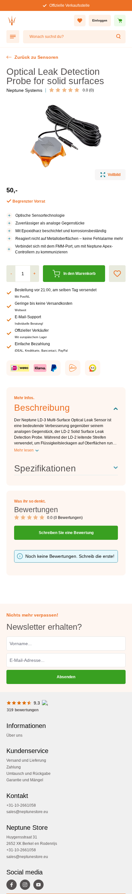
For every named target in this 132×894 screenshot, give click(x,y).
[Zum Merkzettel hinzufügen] (117, 273)
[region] (66, 140)
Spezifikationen (45, 468)
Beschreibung (42, 408)
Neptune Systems (24, 90)
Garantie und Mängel (24, 780)
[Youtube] (40, 885)
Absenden (66, 677)
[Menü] (12, 36)
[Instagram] (26, 885)
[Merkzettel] (80, 20)
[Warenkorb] (120, 20)
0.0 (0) (88, 90)
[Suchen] (119, 36)
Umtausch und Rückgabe (28, 773)
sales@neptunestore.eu (27, 812)
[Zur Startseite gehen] (11, 20)
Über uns (14, 735)
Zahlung (13, 767)
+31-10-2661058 (21, 805)
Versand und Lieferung (26, 760)
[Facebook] (13, 885)
